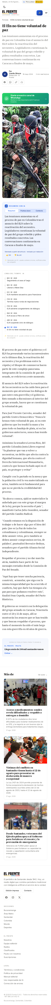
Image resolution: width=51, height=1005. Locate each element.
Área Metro (8, 914)
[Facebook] (6, 897)
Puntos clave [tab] (25, 211)
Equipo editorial (10, 943)
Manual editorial (11, 977)
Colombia (8, 921)
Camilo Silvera (15, 73)
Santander (8, 917)
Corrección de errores (13, 983)
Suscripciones (10, 957)
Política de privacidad (13, 973)
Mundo (7, 924)
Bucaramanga (10, 910)
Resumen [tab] (11, 211)
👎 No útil (17, 255)
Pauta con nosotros (12, 954)
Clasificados (9, 950)
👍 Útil (8, 255)
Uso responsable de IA (13, 980)
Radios (7, 947)
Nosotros (8, 940)
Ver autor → (42, 675)
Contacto (28, 891)
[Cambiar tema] (4, 7)
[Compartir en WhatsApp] (10, 82)
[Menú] (46, 12)
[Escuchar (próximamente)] (21, 82)
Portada (5, 20)
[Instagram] (13, 897)
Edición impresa (12, 891)
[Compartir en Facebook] (4, 82)
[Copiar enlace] (16, 82)
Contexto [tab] (39, 211)
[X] (19, 897)
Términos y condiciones (14, 970)
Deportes (8, 927)
